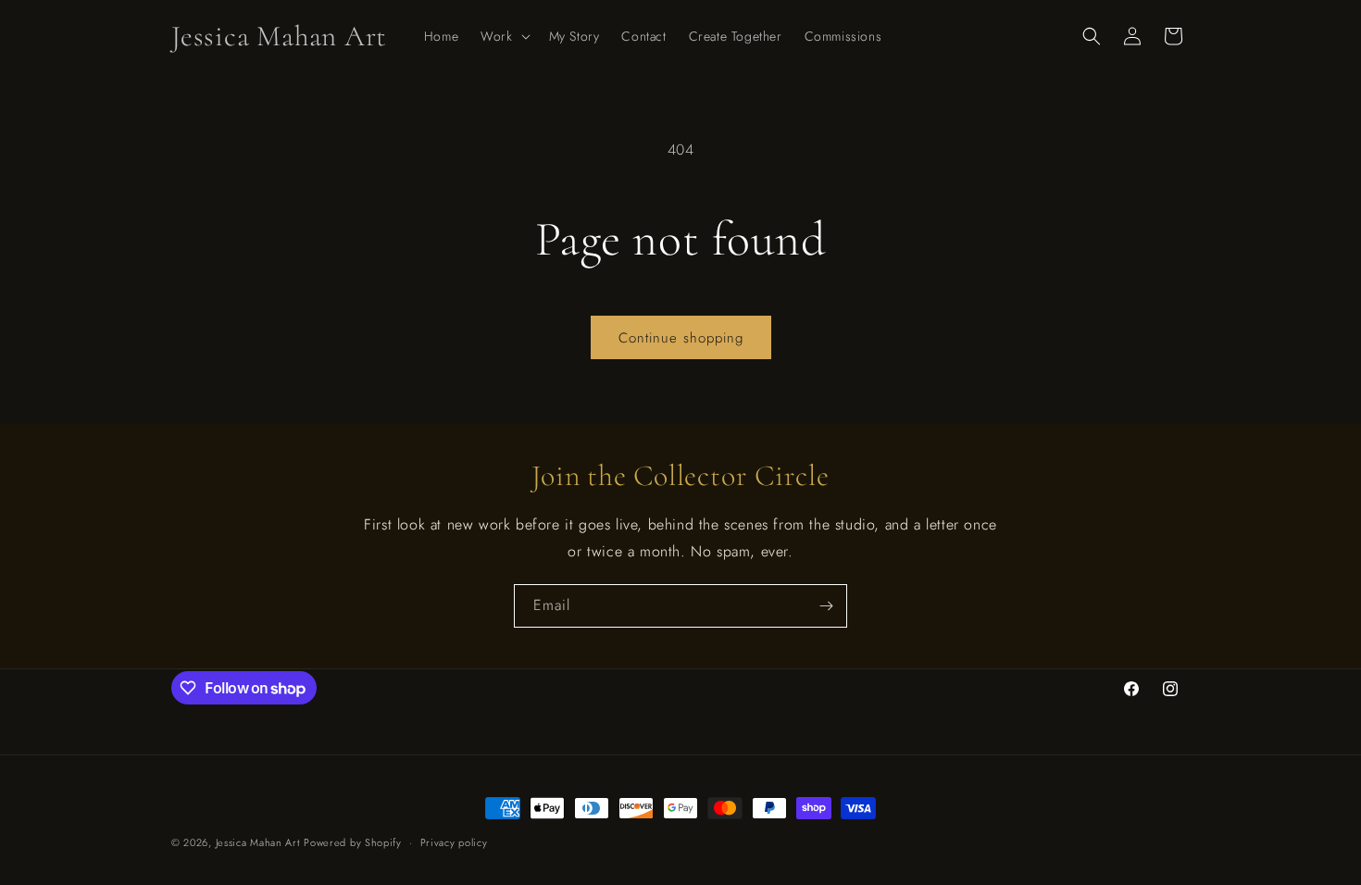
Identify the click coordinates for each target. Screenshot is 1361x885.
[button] (503, 36)
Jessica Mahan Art (258, 842)
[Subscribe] (825, 606)
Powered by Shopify (353, 842)
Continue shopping (680, 338)
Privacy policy (454, 842)
